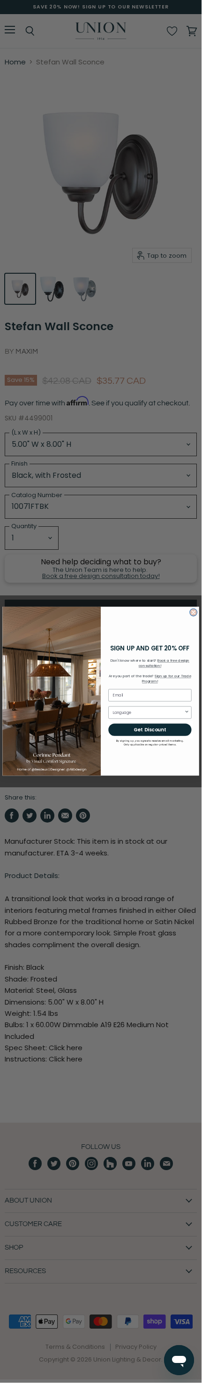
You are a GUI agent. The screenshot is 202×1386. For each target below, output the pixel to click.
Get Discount (150, 729)
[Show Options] (186, 713)
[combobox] (148, 713)
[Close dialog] (193, 613)
